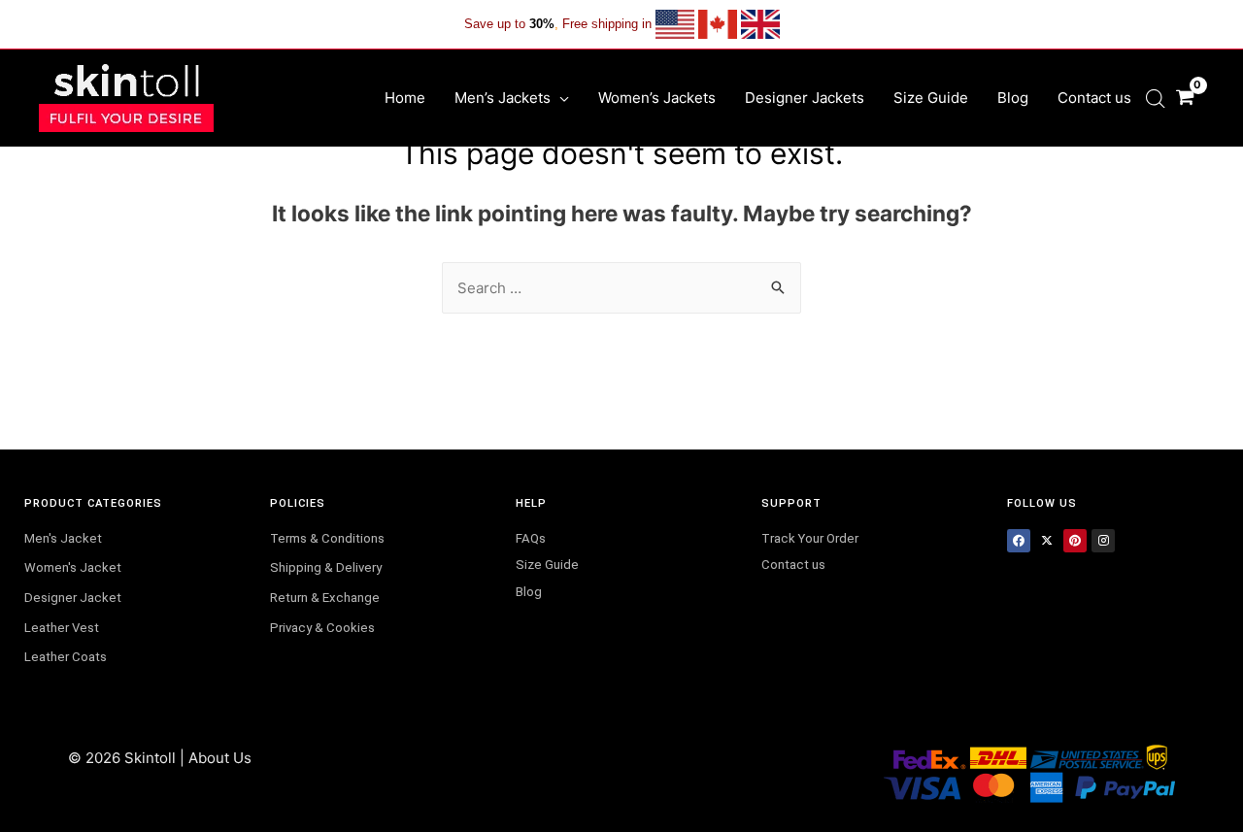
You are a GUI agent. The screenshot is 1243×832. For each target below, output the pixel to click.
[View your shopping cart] (1184, 97)
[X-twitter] (1046, 540)
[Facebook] (1018, 540)
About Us (220, 758)
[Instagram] (1103, 540)
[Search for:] (621, 288)
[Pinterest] (1075, 540)
